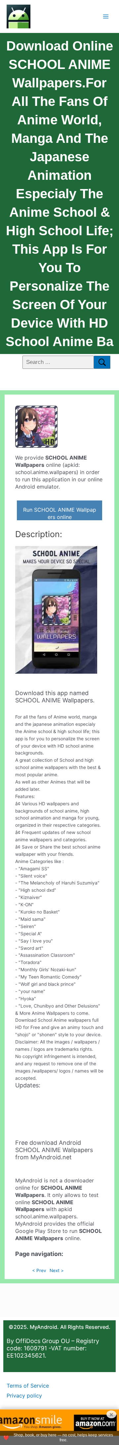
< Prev (39, 1270)
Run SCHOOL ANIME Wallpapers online (59, 513)
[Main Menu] (106, 16)
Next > (57, 1270)
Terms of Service (28, 1385)
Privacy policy (24, 1395)
